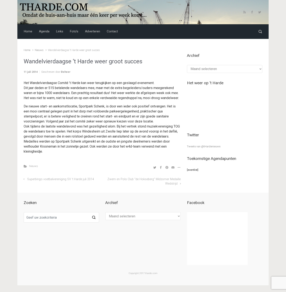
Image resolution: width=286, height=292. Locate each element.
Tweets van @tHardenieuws (203, 146)
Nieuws (39, 50)
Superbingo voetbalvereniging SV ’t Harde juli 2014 (60, 179)
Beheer (66, 71)
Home (27, 50)
